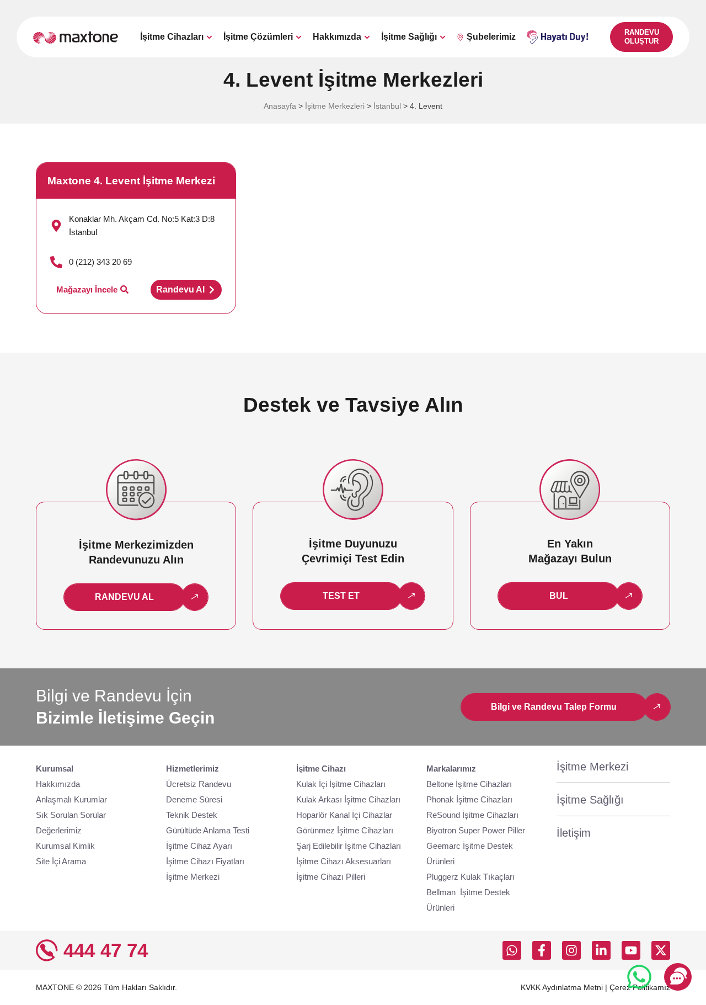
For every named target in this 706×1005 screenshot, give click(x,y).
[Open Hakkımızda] (367, 37)
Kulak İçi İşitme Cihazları (341, 784)
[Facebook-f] (541, 950)
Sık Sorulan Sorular (71, 815)
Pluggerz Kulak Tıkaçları (470, 876)
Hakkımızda (58, 784)
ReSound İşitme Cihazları (472, 815)
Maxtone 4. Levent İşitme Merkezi (131, 181)
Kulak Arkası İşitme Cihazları (348, 799)
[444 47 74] (47, 950)
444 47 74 (105, 950)
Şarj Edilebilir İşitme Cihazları (348, 845)
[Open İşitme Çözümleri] (299, 37)
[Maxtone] (75, 37)
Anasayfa (280, 106)
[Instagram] (571, 950)
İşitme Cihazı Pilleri (330, 876)
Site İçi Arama (61, 861)
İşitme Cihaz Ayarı (199, 845)
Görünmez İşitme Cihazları (344, 830)
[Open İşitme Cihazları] (209, 37)
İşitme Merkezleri (335, 106)
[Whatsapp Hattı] (639, 977)
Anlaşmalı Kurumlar (71, 799)
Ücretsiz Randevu (198, 784)
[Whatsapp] (511, 950)
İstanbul (387, 106)
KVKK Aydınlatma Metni (562, 987)
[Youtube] (631, 950)
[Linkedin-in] (601, 950)
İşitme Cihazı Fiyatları (205, 861)
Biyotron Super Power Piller (475, 830)
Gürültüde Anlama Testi (207, 830)
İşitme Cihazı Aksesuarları (343, 861)
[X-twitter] (660, 950)
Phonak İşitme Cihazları (469, 799)
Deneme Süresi (194, 799)
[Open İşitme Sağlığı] (443, 37)
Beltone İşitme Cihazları (469, 784)
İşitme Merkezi (193, 876)
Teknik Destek (191, 815)
